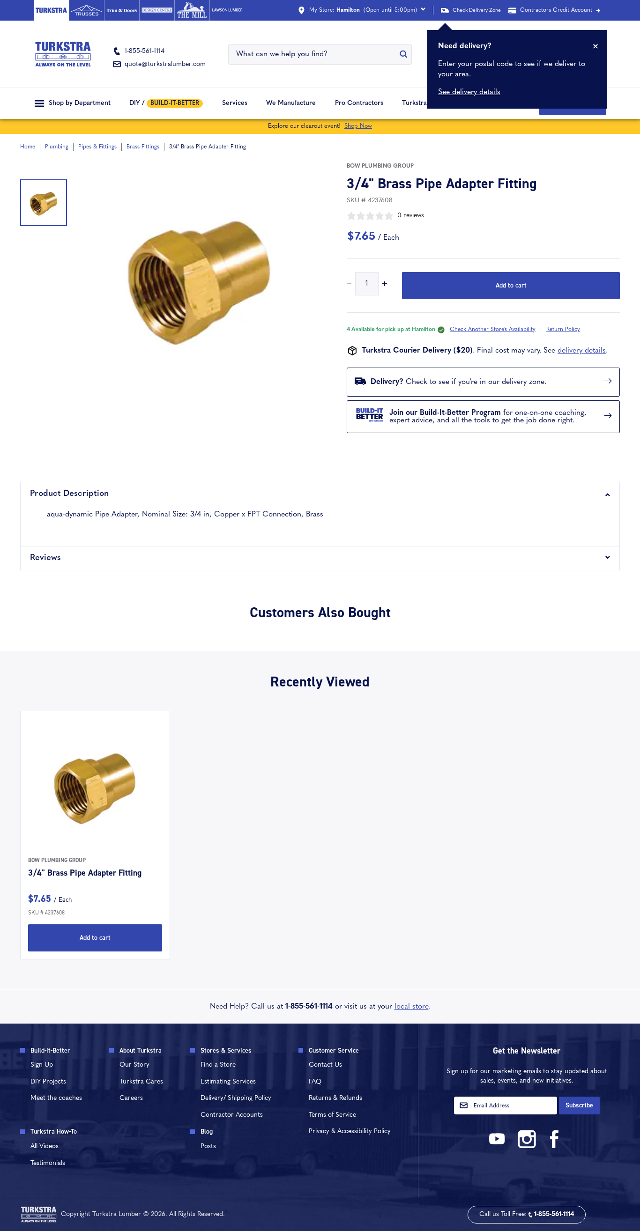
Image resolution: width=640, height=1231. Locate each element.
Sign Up (41, 1065)
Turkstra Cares (424, 103)
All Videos (44, 1146)
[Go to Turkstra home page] (51, 10)
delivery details (582, 350)
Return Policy (563, 329)
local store (411, 1006)
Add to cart (511, 285)
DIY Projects (48, 1081)
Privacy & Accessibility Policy (350, 1131)
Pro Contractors (359, 103)
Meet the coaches (56, 1098)
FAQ (315, 1081)
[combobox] (313, 54)
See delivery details (469, 92)
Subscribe (579, 1105)
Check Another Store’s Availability (493, 329)
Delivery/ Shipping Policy (236, 1098)
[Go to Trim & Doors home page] (121, 10)
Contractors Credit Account (556, 10)
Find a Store (218, 1065)
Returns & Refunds (335, 1098)
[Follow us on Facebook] (554, 1146)
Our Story (134, 1065)
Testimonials (47, 1163)
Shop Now (358, 126)
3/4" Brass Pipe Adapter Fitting (84, 872)
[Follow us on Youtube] (498, 1146)
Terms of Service (332, 1115)
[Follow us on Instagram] (526, 1146)
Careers (131, 1098)
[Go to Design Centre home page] (156, 10)
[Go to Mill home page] (191, 10)
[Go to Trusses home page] (86, 10)
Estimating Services (228, 1081)
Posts (208, 1146)
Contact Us (325, 1065)
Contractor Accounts (232, 1115)
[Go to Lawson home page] (227, 10)
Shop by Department (80, 103)
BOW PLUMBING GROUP (380, 166)
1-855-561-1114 (309, 1006)
